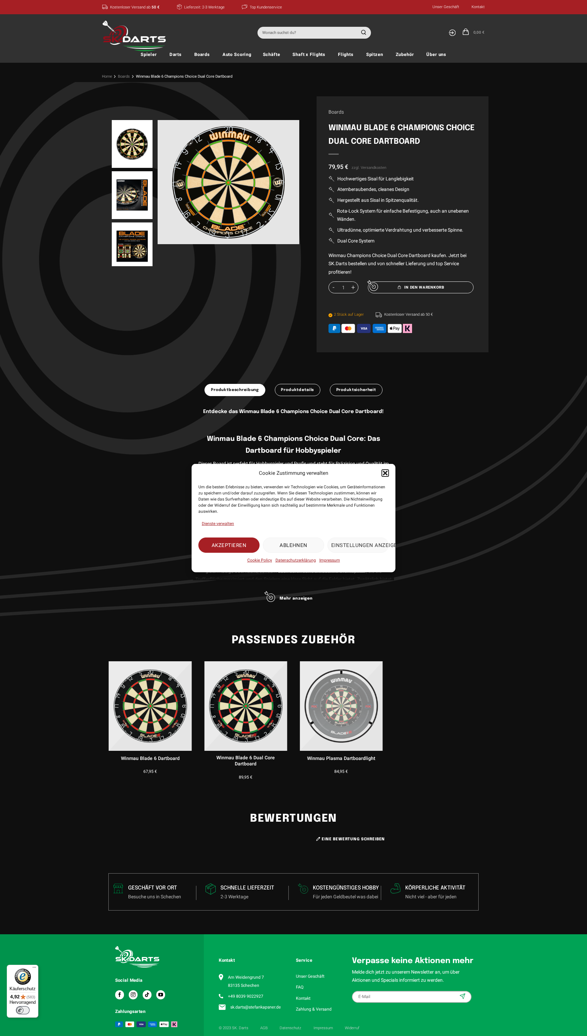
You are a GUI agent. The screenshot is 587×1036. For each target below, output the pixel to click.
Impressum (329, 560)
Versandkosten (373, 168)
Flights (346, 54)
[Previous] (170, 182)
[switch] (23, 1010)
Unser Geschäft (445, 7)
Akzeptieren (229, 545)
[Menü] (34, 969)
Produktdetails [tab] (297, 390)
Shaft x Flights (308, 54)
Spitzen (374, 54)
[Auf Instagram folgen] (133, 994)
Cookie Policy (259, 560)
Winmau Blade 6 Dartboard (150, 759)
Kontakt (478, 7)
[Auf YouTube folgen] (160, 994)
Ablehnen (293, 545)
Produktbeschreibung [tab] (235, 390)
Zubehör (405, 54)
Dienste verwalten (218, 524)
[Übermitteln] (363, 33)
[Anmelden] (452, 32)
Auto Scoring (237, 54)
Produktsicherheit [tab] (356, 390)
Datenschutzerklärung (295, 560)
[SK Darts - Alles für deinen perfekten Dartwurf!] (136, 36)
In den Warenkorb (424, 287)
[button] (385, 472)
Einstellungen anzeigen (360, 545)
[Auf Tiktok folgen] (147, 994)
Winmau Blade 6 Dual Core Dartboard (245, 761)
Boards (202, 54)
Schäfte (271, 54)
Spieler (149, 54)
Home (107, 76)
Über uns (436, 54)
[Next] (287, 182)
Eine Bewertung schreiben (352, 839)
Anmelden (463, 996)
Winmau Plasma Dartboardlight (341, 759)
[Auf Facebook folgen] (119, 994)
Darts (176, 54)
